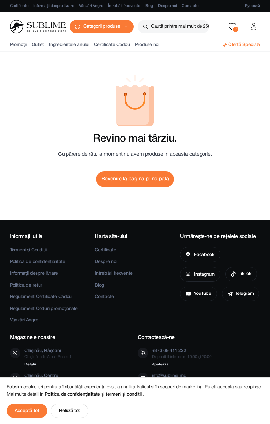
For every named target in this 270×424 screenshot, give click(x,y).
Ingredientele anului (69, 45)
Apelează (160, 364)
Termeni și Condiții (28, 250)
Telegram (244, 294)
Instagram (203, 274)
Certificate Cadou (112, 45)
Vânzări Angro (91, 6)
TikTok (245, 274)
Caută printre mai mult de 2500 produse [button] (180, 26)
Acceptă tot (27, 411)
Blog (149, 6)
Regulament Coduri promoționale (44, 309)
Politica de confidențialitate (37, 262)
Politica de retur (26, 285)
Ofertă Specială (244, 45)
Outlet (38, 45)
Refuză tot (69, 411)
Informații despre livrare (53, 6)
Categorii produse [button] (101, 26)
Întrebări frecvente (124, 6)
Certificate (19, 6)
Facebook (203, 255)
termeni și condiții (124, 394)
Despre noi (167, 6)
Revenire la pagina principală (135, 179)
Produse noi (147, 45)
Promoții (18, 45)
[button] (232, 26)
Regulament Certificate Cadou (41, 297)
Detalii (30, 364)
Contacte (190, 6)
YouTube (202, 294)
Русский (252, 6)
